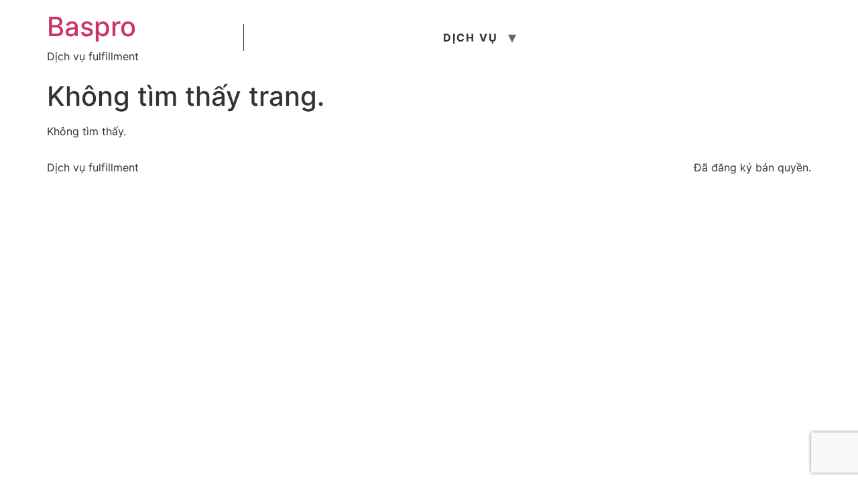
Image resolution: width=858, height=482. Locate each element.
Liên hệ (742, 37)
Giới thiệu (387, 37)
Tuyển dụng (654, 37)
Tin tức (563, 37)
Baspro (91, 26)
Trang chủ (293, 37)
